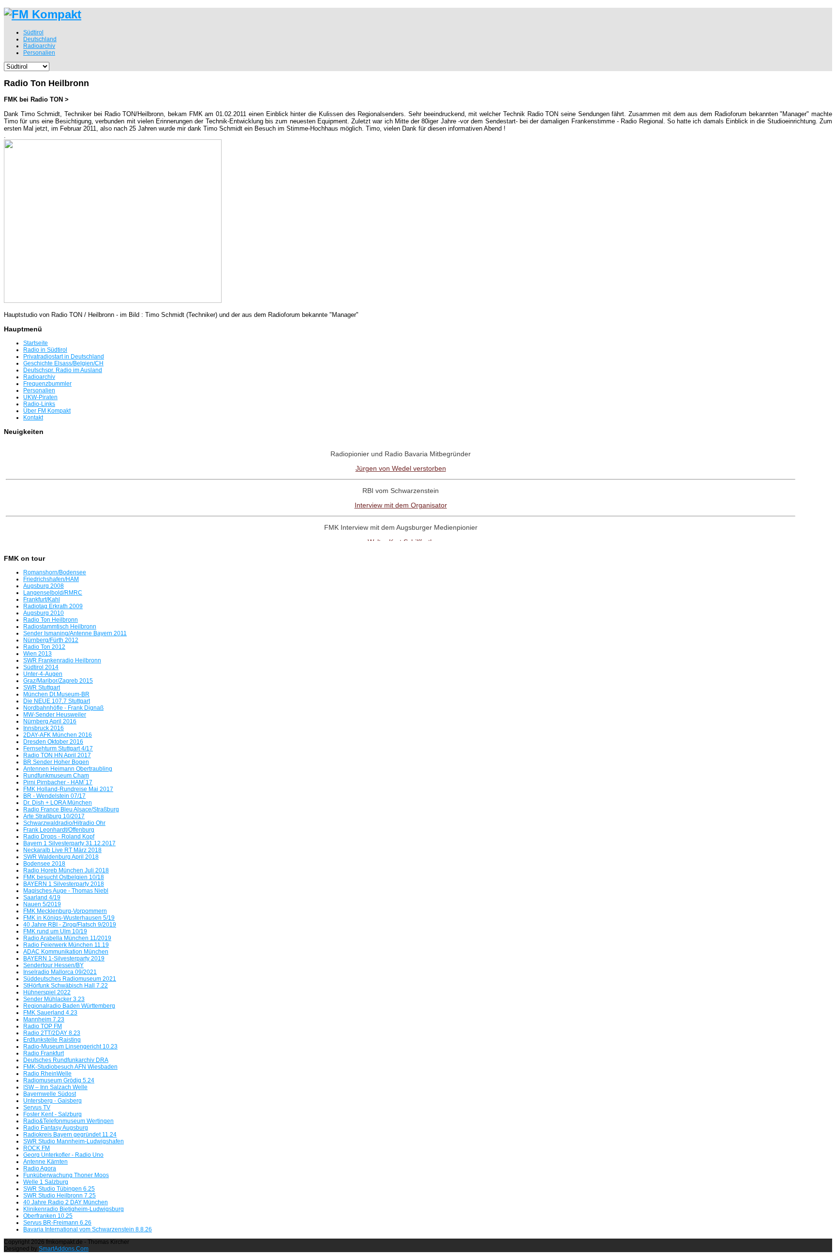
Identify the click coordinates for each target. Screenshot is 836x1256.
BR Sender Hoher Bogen (56, 762)
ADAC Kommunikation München (65, 951)
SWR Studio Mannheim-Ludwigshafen (73, 1141)
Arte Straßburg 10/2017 (54, 816)
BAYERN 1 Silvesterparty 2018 (63, 884)
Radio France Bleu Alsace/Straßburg (71, 809)
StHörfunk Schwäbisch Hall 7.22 (65, 985)
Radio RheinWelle (47, 1073)
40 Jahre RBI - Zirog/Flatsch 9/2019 (69, 924)
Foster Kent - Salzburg (52, 1114)
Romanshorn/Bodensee (54, 572)
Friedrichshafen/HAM (51, 579)
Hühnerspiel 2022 (47, 992)
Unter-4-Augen (42, 674)
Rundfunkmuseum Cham (56, 775)
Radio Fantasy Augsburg (55, 1127)
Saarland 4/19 (41, 897)
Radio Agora (39, 1168)
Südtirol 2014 (41, 667)
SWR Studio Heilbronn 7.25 (59, 1195)
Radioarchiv (39, 377)
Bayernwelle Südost (49, 1094)
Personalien (39, 390)
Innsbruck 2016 (43, 728)
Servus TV (36, 1107)
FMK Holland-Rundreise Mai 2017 (68, 789)
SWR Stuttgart (41, 687)
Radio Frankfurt (43, 1053)
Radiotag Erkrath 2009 (53, 606)
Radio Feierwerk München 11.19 (66, 945)
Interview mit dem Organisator (401, 505)
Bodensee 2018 (44, 863)
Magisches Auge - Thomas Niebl (65, 890)
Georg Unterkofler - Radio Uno (63, 1154)
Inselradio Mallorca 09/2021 (60, 972)
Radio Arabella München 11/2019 (67, 938)
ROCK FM (36, 1148)
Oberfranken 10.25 (48, 1215)
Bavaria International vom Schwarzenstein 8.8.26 (87, 1229)
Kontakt (33, 417)
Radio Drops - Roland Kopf (58, 836)
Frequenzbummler (47, 383)
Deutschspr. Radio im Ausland (62, 370)
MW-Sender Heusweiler (54, 714)
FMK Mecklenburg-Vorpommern (65, 911)
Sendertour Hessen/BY (53, 965)
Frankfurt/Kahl (41, 599)
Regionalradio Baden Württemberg (69, 1005)
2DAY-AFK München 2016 (57, 735)
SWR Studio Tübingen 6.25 (59, 1188)
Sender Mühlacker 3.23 (54, 999)
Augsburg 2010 (43, 613)
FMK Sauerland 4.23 (50, 1012)
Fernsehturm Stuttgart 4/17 (58, 748)
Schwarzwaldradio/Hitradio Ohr (64, 823)
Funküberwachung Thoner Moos (66, 1175)
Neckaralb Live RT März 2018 (62, 850)
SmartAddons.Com (64, 1248)
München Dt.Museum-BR (56, 694)
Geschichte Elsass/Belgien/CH (63, 363)
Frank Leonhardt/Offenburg (58, 829)
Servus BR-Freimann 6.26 (57, 1222)
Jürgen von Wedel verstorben (401, 468)
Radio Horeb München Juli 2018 (66, 870)
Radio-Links (39, 404)
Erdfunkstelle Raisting (52, 1039)
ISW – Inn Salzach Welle (55, 1087)
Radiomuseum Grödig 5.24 (58, 1080)
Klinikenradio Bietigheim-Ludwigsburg (73, 1209)
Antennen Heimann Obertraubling (67, 768)
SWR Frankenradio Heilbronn (62, 660)
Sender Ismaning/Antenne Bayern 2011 (75, 633)
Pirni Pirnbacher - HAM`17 (57, 782)
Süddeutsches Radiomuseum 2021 (69, 978)
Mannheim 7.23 (43, 1019)
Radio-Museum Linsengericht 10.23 (70, 1046)
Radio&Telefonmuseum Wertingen (68, 1121)
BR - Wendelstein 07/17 (54, 795)
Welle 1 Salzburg (45, 1182)
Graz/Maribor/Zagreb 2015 (58, 680)
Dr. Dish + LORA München (57, 802)
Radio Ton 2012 (44, 646)
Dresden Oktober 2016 (53, 741)
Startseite (35, 343)
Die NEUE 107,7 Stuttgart (56, 701)
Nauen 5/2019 (42, 904)
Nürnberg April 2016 (49, 721)
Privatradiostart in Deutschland (63, 356)
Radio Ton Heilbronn (50, 619)
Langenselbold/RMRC (52, 592)
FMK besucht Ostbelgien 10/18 (63, 877)
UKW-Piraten (40, 397)
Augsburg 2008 (43, 586)
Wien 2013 (37, 653)
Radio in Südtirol (45, 349)
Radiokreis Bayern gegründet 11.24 (70, 1134)
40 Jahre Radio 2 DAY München (65, 1202)
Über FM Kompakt (47, 410)
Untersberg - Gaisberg (52, 1100)
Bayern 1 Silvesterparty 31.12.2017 (69, 843)
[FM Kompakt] (42, 14)
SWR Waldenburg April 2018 (61, 856)
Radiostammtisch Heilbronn (59, 626)
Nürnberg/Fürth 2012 (50, 640)
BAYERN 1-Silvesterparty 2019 (63, 958)
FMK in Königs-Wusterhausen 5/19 (69, 917)
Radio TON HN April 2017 (57, 755)
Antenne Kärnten (45, 1161)
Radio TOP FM (42, 1026)
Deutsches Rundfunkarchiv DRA (65, 1060)
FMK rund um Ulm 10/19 (55, 931)
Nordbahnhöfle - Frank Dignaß (63, 707)
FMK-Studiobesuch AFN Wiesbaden (70, 1066)
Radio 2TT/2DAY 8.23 (51, 1033)
